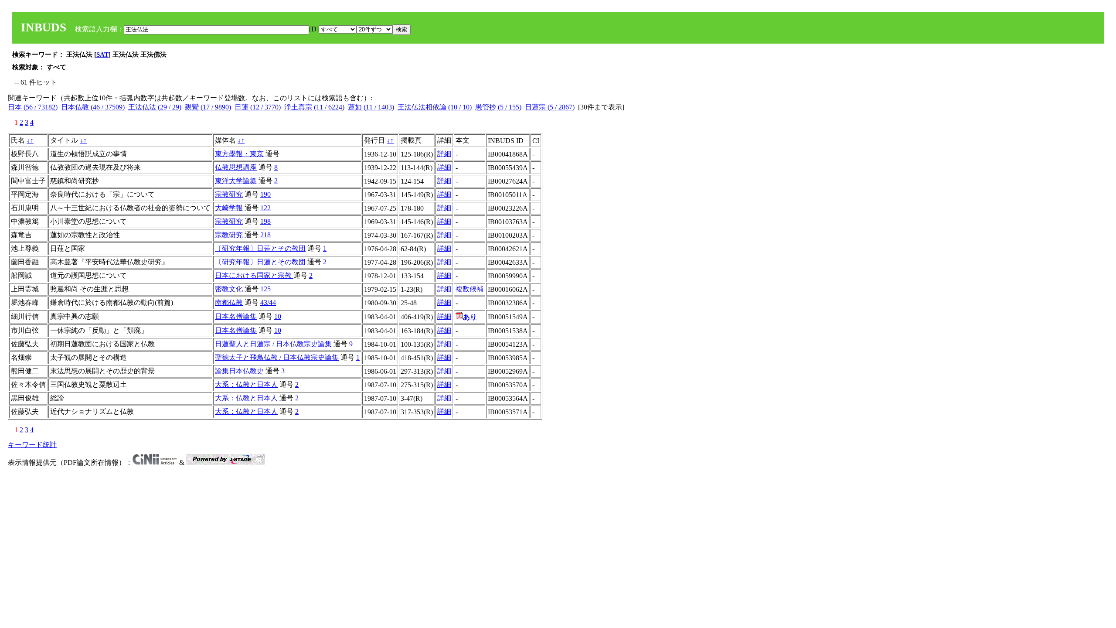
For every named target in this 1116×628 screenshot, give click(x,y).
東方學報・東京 (239, 153)
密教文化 (229, 289)
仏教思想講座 (236, 167)
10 (277, 316)
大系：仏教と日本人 (246, 384)
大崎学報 (229, 208)
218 (265, 235)
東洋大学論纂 (236, 180)
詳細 (444, 153)
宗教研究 (229, 194)
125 (265, 289)
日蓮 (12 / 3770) (258, 107)
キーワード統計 (32, 444)
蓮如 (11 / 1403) (371, 107)
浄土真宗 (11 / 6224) (314, 107)
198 (265, 221)
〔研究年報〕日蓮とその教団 (260, 248)
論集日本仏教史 (239, 371)
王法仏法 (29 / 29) (154, 107)
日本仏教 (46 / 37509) (93, 107)
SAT (102, 54)
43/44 (268, 302)
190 (265, 194)
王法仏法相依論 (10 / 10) (435, 107)
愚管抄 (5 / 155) (498, 107)
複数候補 (469, 289)
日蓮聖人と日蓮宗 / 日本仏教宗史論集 (273, 344)
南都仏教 (229, 302)
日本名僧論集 (236, 316)
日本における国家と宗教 (254, 275)
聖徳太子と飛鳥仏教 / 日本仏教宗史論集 (277, 357)
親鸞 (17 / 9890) (208, 107)
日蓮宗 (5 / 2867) (550, 107)
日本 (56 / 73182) (33, 107)
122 (265, 208)
